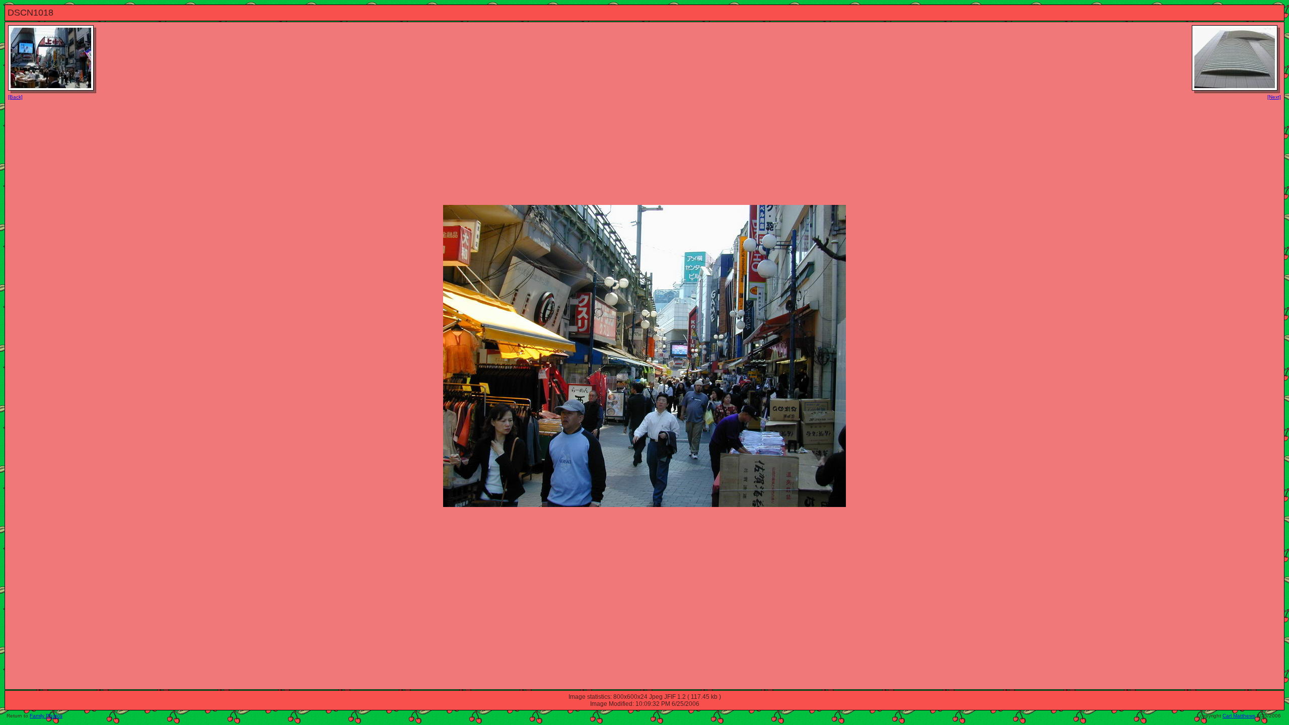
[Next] (1274, 97)
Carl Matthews (1239, 715)
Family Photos (46, 715)
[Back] (15, 97)
